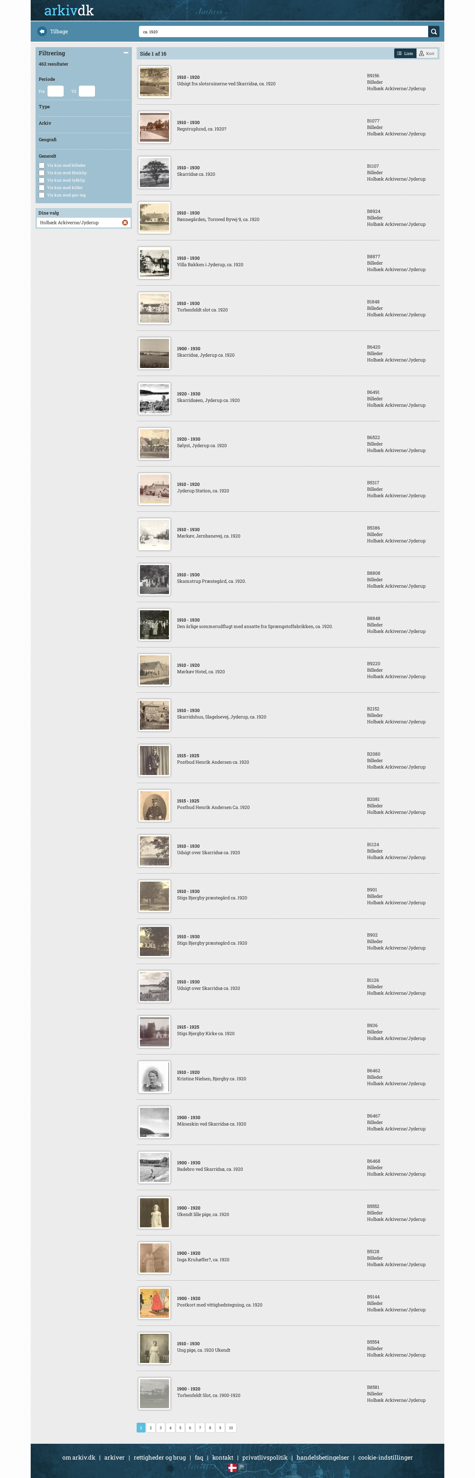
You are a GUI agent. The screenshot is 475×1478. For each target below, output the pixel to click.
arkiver (114, 1457)
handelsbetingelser (323, 1457)
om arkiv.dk (78, 1457)
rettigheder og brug (160, 1457)
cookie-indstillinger (385, 1457)
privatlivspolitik (265, 1457)
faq (199, 1457)
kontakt (222, 1457)
